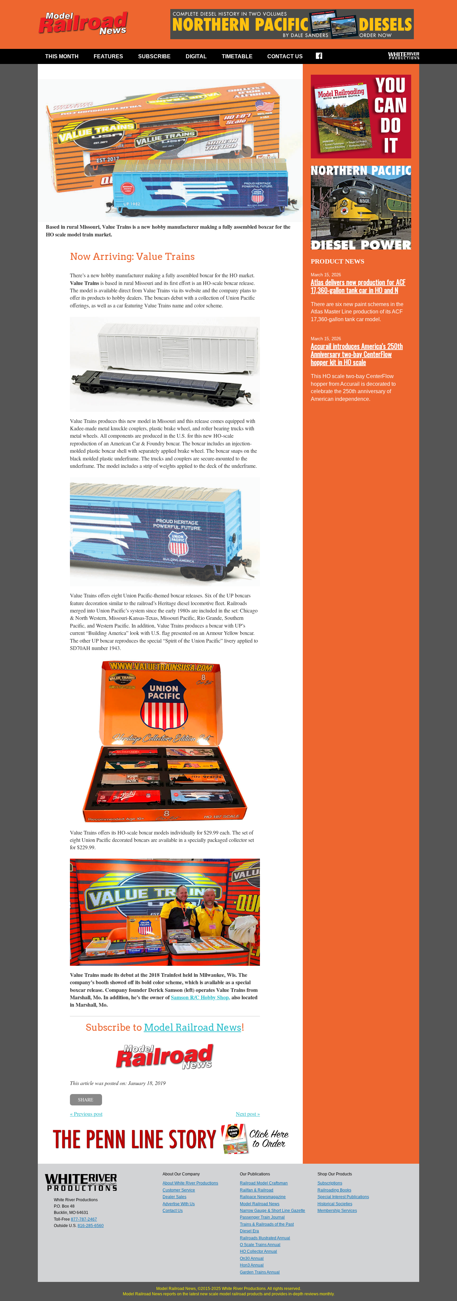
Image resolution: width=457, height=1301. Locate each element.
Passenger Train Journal (262, 1217)
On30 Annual (252, 1258)
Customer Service (179, 1190)
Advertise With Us (179, 1204)
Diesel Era (249, 1231)
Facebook (323, 58)
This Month (62, 56)
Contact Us (285, 56)
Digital (196, 56)
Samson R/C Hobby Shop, (200, 997)
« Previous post (86, 1113)
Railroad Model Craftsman (264, 1183)
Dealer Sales (174, 1197)
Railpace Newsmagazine (263, 1197)
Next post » (248, 1113)
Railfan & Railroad (256, 1190)
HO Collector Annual (258, 1251)
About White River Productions (190, 1183)
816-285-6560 (91, 1225)
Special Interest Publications (343, 1197)
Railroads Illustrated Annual (265, 1238)
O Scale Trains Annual (260, 1244)
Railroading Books (334, 1190)
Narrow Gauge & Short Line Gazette (272, 1210)
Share (85, 1099)
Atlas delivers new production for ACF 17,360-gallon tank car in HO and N (358, 286)
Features (108, 56)
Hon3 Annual (252, 1265)
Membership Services (337, 1210)
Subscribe (154, 56)
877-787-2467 (84, 1219)
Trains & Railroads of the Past (267, 1224)
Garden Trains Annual (260, 1272)
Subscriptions (329, 1183)
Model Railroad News (192, 1027)
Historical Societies (334, 1204)
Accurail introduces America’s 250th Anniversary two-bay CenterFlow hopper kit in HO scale (357, 354)
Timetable (237, 56)
